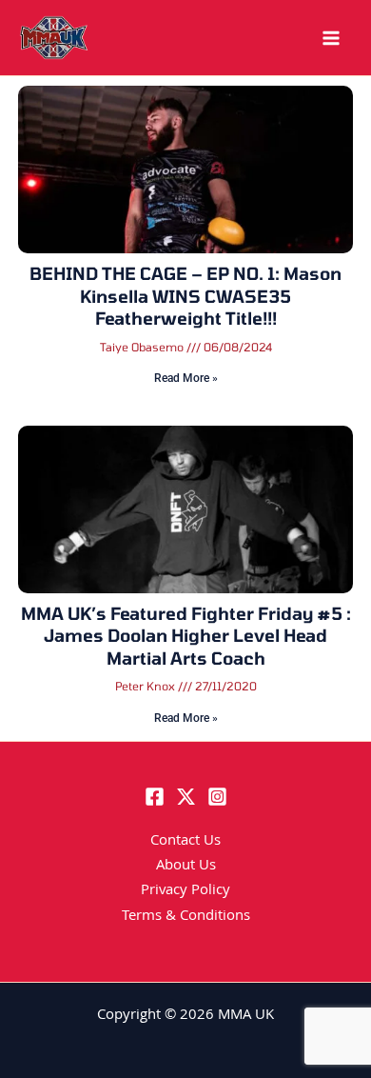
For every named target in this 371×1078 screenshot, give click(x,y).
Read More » (186, 378)
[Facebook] (155, 797)
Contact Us (185, 841)
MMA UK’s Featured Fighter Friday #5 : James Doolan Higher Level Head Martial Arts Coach (186, 636)
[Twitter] (186, 797)
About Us (186, 866)
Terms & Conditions (186, 917)
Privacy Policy (185, 891)
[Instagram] (217, 797)
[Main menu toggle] (331, 38)
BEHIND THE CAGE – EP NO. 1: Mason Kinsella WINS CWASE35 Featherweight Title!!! (185, 296)
